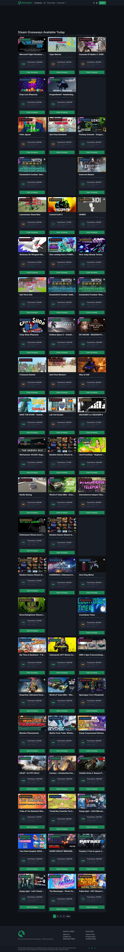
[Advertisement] (62, 17)
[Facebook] (89, 948)
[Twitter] (92, 948)
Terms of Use (90, 934)
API (44, 3)
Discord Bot (51, 3)
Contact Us (67, 937)
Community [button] (61, 3)
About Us (66, 934)
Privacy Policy (90, 937)
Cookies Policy (91, 939)
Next (68, 916)
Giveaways (38, 3)
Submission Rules (69, 939)
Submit (102, 3)
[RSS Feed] (94, 948)
